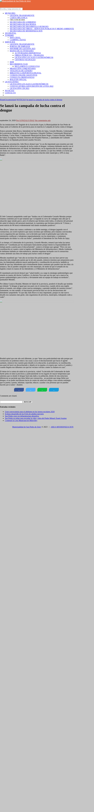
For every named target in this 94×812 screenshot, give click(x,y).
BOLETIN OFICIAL (18, 79)
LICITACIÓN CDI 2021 (19, 88)
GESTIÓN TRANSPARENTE (22, 15)
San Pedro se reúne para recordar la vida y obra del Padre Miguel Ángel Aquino (36, 418)
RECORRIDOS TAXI (19, 64)
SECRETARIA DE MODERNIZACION (26, 31)
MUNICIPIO (10, 13)
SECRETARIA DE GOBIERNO (23, 22)
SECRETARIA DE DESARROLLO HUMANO (29, 26)
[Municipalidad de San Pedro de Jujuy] (15, 1)
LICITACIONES (11, 82)
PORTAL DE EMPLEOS (20, 46)
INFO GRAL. (15, 37)
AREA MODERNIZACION (62, 427)
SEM (12, 62)
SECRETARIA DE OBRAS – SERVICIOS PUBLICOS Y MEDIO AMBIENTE (42, 29)
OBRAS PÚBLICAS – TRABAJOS (29, 55)
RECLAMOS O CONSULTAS (27, 66)
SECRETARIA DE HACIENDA (23, 24)
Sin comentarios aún (43, 120)
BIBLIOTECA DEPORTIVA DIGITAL (25, 73)
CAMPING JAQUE (18, 40)
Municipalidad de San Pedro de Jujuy (26, 427)
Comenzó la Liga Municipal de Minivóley (21, 420)
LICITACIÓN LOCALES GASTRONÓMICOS (34, 57)
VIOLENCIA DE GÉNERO (21, 71)
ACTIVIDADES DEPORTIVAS (28, 53)
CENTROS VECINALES (25, 60)
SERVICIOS (10, 42)
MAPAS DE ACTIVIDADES (22, 51)
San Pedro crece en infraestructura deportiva (22, 416)
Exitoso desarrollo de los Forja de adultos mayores (24, 414)
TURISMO (9, 35)
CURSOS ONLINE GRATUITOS (23, 75)
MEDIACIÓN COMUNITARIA (23, 68)
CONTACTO (10, 93)
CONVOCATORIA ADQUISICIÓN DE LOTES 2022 (31, 86)
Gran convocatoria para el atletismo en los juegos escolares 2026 (30, 412)
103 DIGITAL (10, 33)
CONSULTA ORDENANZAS (22, 77)
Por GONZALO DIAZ (25, 120)
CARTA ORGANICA (18, 18)
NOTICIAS (9, 91)
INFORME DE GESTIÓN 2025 (22, 49)
